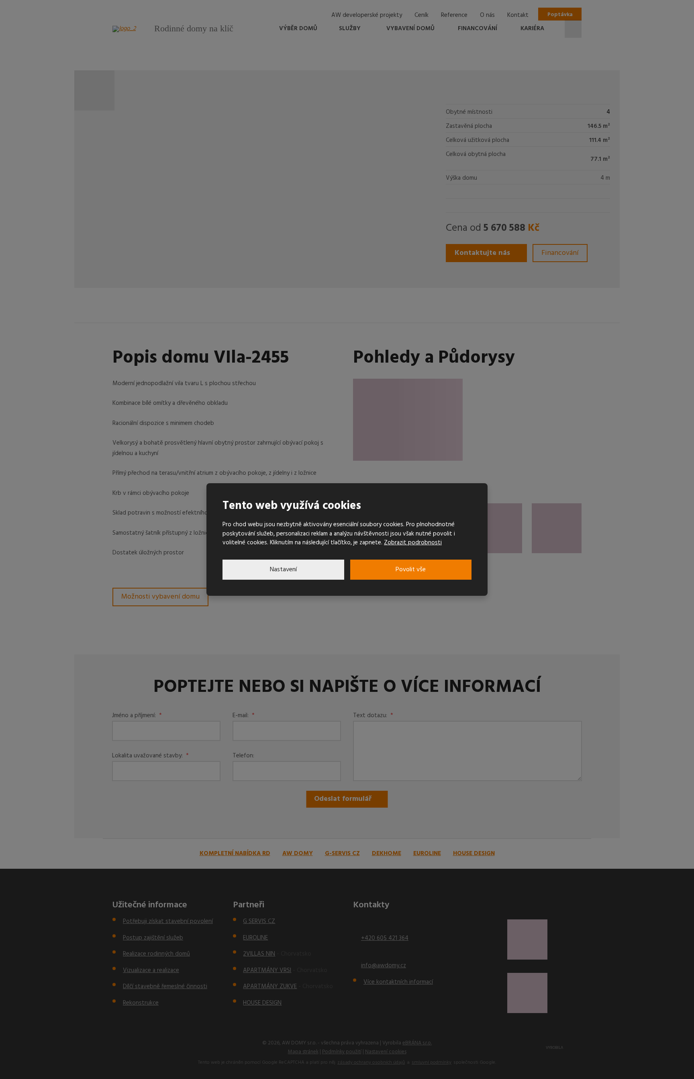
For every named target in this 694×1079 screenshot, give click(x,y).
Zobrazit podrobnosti (413, 543)
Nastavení (283, 569)
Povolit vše (411, 569)
